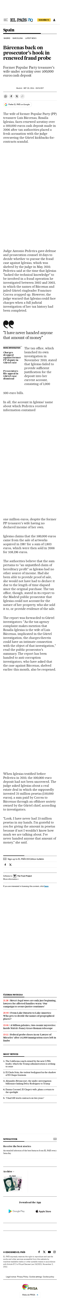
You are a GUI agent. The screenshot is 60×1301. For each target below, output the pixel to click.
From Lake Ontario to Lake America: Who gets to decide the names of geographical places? (28, 1015)
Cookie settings (35, 1277)
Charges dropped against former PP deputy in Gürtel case (12, 358)
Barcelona (18, 38)
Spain (8, 30)
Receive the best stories (17, 1146)
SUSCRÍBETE (44, 20)
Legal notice (11, 1277)
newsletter (10, 1139)
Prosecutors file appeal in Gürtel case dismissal (10, 375)
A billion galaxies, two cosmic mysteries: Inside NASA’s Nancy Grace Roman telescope (29, 1027)
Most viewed (10, 1054)
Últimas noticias (13, 995)
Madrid (7, 38)
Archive (7, 1172)
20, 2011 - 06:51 (34, 88)
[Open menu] (5, 20)
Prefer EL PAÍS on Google (19, 104)
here (46, 886)
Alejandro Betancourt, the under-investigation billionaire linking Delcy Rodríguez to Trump (28, 1082)
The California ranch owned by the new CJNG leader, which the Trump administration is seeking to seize (30, 1064)
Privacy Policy (22, 1277)
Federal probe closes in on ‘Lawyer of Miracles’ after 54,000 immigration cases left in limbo (29, 1037)
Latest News (30, 38)
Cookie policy (48, 1277)
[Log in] (54, 20)
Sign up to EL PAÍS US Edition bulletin (26, 859)
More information (10, 879)
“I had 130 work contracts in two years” (25, 1098)
